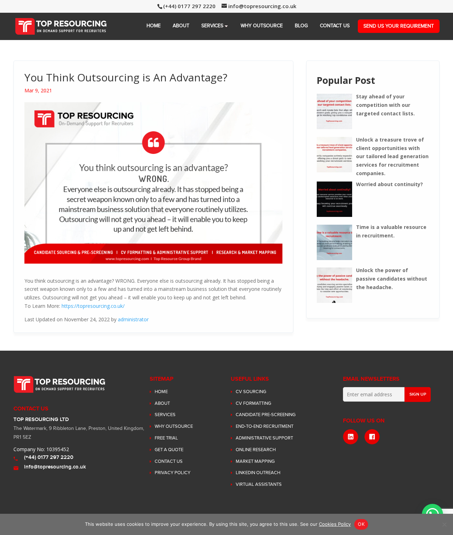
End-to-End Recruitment (264, 426)
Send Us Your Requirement (398, 26)
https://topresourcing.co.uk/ (93, 306)
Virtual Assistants (259, 484)
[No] (444, 524)
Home (154, 26)
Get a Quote (169, 450)
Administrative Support (264, 438)
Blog (301, 26)
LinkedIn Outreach (258, 473)
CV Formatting (253, 403)
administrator (133, 319)
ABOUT (181, 26)
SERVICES (212, 26)
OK (361, 524)
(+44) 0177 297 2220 (48, 457)
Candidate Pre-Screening (266, 415)
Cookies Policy (335, 524)
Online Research (256, 450)
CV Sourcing (251, 392)
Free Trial (166, 438)
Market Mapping (255, 461)
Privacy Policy (172, 473)
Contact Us (335, 26)
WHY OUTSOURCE (262, 26)
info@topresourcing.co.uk (55, 467)
